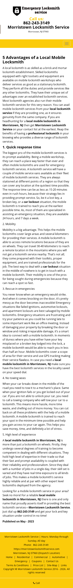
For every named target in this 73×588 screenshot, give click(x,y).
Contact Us (52, 561)
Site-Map (52, 565)
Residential (23, 557)
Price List (38, 565)
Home (9, 557)
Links (64, 565)
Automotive (58, 557)
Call (37, 583)
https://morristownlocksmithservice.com (36, 549)
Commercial (41, 557)
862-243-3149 (36, 23)
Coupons (37, 561)
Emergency (21, 561)
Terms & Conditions (17, 565)
